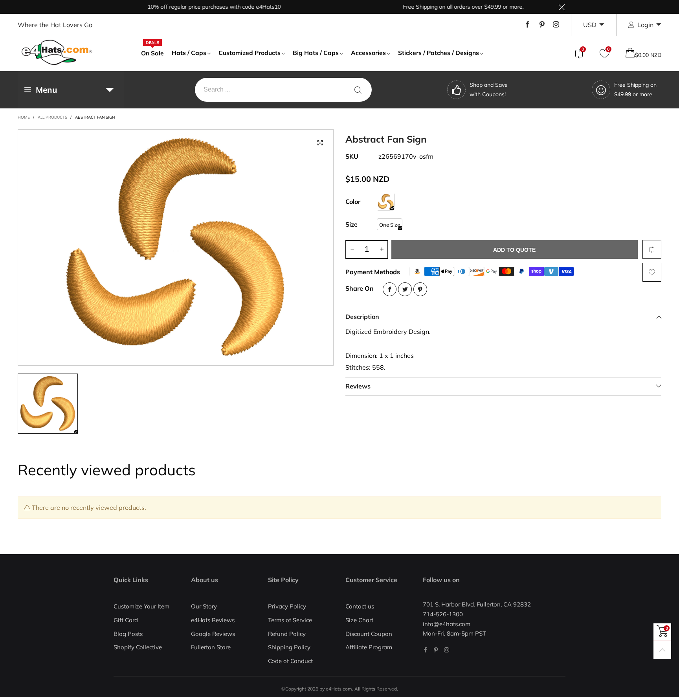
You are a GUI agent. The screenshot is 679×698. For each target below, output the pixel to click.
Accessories (368, 53)
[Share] (389, 289)
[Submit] (358, 90)
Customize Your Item (141, 606)
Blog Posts (128, 634)
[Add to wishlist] (651, 272)
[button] (352, 249)
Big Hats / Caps (316, 53)
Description (362, 317)
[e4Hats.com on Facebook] (425, 650)
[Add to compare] (651, 249)
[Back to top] (662, 650)
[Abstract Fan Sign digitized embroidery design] (176, 247)
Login (645, 25)
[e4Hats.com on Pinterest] (435, 650)
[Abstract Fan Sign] (386, 202)
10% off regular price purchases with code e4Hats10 (200, 6)
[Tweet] (405, 289)
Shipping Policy (289, 647)
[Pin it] (420, 289)
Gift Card (126, 620)
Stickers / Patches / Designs (438, 53)
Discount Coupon (368, 634)
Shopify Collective (138, 647)
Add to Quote (514, 250)
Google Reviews (213, 634)
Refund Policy (287, 634)
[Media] (320, 143)
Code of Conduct (290, 661)
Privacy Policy (287, 606)
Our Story (204, 606)
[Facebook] (528, 25)
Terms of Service (290, 620)
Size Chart (359, 620)
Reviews (358, 386)
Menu (46, 89)
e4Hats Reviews (213, 620)
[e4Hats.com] (57, 52)
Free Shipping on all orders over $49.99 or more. (449, 6)
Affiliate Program (368, 647)
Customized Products (249, 53)
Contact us (359, 606)
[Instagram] (556, 25)
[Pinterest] (542, 25)
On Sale (152, 52)
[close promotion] (561, 7)
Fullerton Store (211, 647)
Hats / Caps (189, 53)
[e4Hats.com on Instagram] (446, 650)
